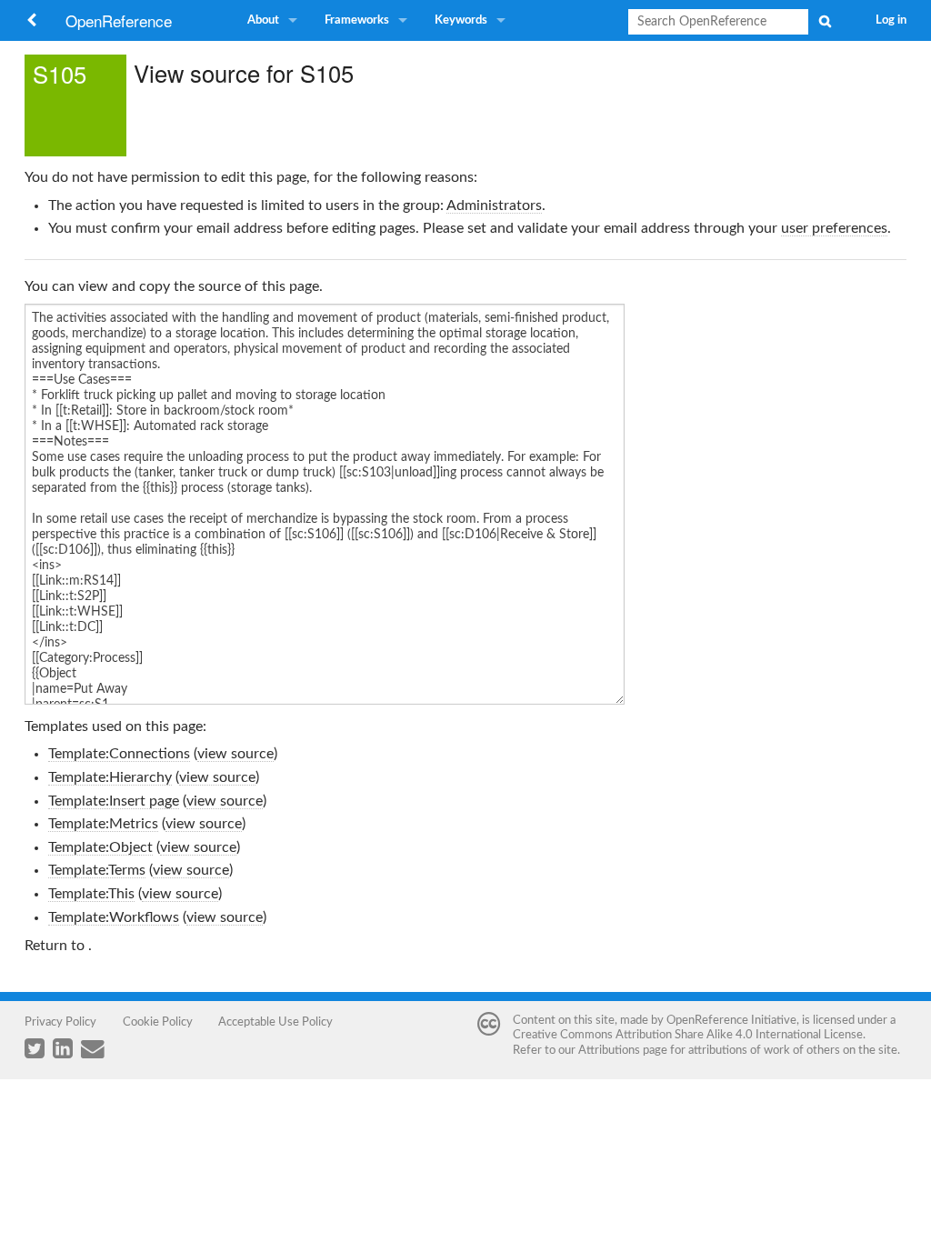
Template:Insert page (113, 801)
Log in (891, 20)
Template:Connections (119, 753)
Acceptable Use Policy (275, 1022)
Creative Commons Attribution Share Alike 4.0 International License (688, 1034)
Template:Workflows (113, 917)
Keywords (461, 20)
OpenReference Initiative (731, 1020)
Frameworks (357, 20)
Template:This (91, 893)
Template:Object (100, 847)
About (263, 20)
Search (824, 21)
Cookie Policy (158, 1022)
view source (235, 753)
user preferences (834, 228)
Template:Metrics (103, 823)
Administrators (494, 205)
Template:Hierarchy (110, 777)
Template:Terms (96, 870)
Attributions (609, 1050)
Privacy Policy (60, 1022)
